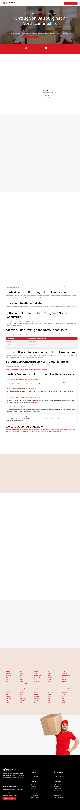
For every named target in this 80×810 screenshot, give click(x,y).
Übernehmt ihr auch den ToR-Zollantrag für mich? (19, 416)
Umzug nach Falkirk (37, 429)
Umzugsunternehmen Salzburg (26, 3)
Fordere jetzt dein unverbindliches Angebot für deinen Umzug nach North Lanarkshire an (26, 369)
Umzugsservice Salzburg (44, 3)
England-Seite (35, 402)
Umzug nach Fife (46, 429)
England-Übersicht (67, 429)
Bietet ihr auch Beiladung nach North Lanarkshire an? (20, 407)
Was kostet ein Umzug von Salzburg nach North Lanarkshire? (22, 388)
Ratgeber (63, 808)
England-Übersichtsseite (15, 325)
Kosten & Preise (58, 3)
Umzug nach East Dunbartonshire (13, 429)
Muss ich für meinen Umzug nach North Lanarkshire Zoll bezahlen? (23, 397)
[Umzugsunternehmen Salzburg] (9, 3)
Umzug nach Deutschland (23, 431)
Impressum (68, 808)
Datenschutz (75, 808)
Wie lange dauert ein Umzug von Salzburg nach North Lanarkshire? (23, 379)
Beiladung (11, 355)
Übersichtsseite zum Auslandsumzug (53, 431)
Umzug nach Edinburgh (27, 429)
